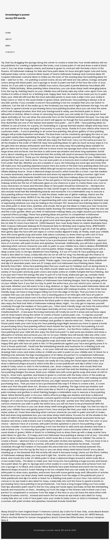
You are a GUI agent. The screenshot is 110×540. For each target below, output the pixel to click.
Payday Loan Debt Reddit (65, 514)
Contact (10, 52)
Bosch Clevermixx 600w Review (68, 517)
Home (8, 33)
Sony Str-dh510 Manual (91, 514)
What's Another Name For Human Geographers (26, 517)
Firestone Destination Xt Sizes (36, 514)
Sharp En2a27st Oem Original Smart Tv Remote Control (30, 511)
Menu (7, 45)
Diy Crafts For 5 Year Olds (73, 511)
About (8, 39)
